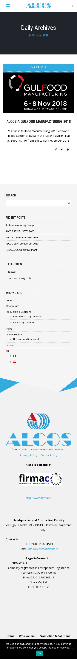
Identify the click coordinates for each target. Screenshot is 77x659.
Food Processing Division (27, 316)
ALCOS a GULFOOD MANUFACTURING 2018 (39, 121)
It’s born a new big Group (20, 225)
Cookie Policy (49, 455)
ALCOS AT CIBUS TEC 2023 (20, 231)
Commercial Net (14, 334)
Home (9, 300)
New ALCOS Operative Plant (21, 249)
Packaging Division (23, 322)
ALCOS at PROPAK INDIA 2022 (22, 243)
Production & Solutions (18, 311)
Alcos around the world (26, 339)
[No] (72, 649)
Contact (10, 345)
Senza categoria (20, 278)
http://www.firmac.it (38, 498)
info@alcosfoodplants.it (43, 549)
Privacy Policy (28, 455)
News (12, 271)
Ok (39, 653)
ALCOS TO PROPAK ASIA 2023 (22, 237)
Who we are (12, 306)
